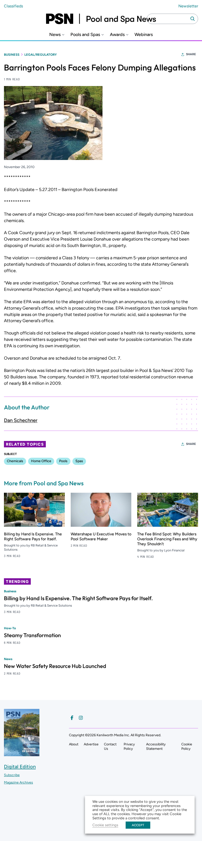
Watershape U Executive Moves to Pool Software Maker (101, 536)
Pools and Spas (85, 34)
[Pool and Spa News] (101, 18)
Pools (63, 461)
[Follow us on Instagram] (81, 718)
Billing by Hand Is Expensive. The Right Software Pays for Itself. (33, 536)
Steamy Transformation (32, 635)
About (73, 744)
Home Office (41, 461)
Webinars (144, 34)
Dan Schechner (20, 420)
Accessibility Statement (156, 746)
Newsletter (188, 6)
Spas (79, 461)
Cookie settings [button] (105, 825)
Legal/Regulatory (40, 54)
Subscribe (12, 775)
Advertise (91, 744)
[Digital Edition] (21, 754)
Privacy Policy (129, 746)
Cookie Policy (186, 746)
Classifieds (13, 6)
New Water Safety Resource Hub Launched (55, 666)
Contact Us (110, 746)
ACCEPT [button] (138, 825)
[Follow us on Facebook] (72, 718)
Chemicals (15, 461)
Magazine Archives (18, 782)
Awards (117, 34)
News (55, 34)
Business (11, 54)
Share (191, 54)
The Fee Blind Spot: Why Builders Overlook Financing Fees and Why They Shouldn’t (167, 539)
